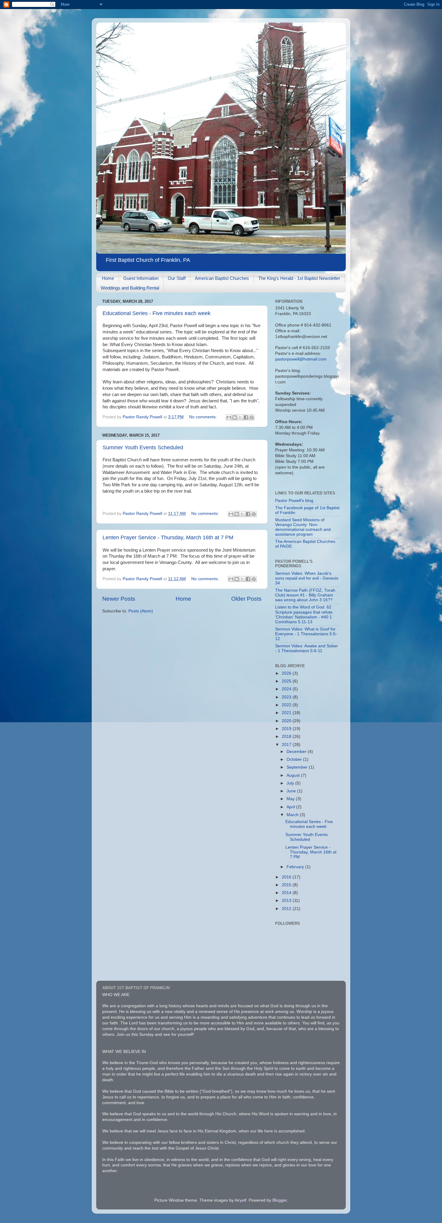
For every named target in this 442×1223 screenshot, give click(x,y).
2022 (287, 705)
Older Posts (246, 599)
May (291, 799)
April (291, 807)
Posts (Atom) (140, 611)
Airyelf (240, 1200)
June (292, 791)
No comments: (203, 417)
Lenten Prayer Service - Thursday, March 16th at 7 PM (168, 537)
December (297, 751)
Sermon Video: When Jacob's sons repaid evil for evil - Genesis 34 (306, 578)
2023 (287, 697)
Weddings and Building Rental (130, 287)
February (296, 867)
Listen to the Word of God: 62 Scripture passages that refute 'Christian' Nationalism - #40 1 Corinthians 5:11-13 (304, 614)
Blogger (279, 1200)
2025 (287, 681)
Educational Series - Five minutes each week (156, 313)
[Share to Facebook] (246, 417)
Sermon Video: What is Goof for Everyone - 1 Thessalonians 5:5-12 (306, 634)
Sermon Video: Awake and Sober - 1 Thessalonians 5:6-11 (306, 648)
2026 (287, 673)
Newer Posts (118, 599)
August (294, 775)
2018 (287, 736)
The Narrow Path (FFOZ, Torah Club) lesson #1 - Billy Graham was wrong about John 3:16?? (305, 595)
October (295, 759)
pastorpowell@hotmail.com (301, 359)
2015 (287, 885)
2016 (287, 877)
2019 (287, 728)
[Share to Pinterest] (252, 417)
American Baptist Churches (222, 278)
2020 (287, 721)
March (293, 815)
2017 (287, 744)
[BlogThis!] (235, 417)
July (291, 783)
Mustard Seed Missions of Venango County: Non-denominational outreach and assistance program (303, 527)
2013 (287, 900)
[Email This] (229, 417)
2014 (287, 892)
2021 (287, 713)
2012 (287, 908)
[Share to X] (240, 417)
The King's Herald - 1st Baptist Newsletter (299, 278)
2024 (287, 689)
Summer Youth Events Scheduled (143, 447)
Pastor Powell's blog (294, 500)
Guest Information (140, 278)
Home (108, 278)
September (298, 767)
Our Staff (177, 278)
